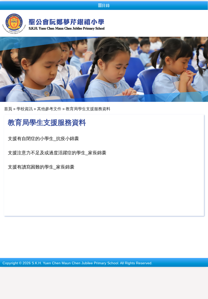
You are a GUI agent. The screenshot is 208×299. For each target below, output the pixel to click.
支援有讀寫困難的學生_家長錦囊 (41, 167)
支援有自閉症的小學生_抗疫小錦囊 (43, 138)
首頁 (8, 109)
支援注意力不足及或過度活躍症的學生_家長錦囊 (57, 152)
